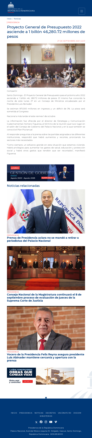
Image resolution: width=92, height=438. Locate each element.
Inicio (9, 19)
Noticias (17, 19)
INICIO (14, 413)
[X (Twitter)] (36, 422)
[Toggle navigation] (81, 11)
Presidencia (13, 22)
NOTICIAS (39, 413)
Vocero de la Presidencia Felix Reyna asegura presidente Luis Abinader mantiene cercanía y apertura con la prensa (45, 357)
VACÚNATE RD (64, 413)
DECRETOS (51, 413)
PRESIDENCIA (25, 413)
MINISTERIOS (46, 416)
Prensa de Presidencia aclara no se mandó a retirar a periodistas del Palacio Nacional (43, 239)
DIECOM (77, 413)
